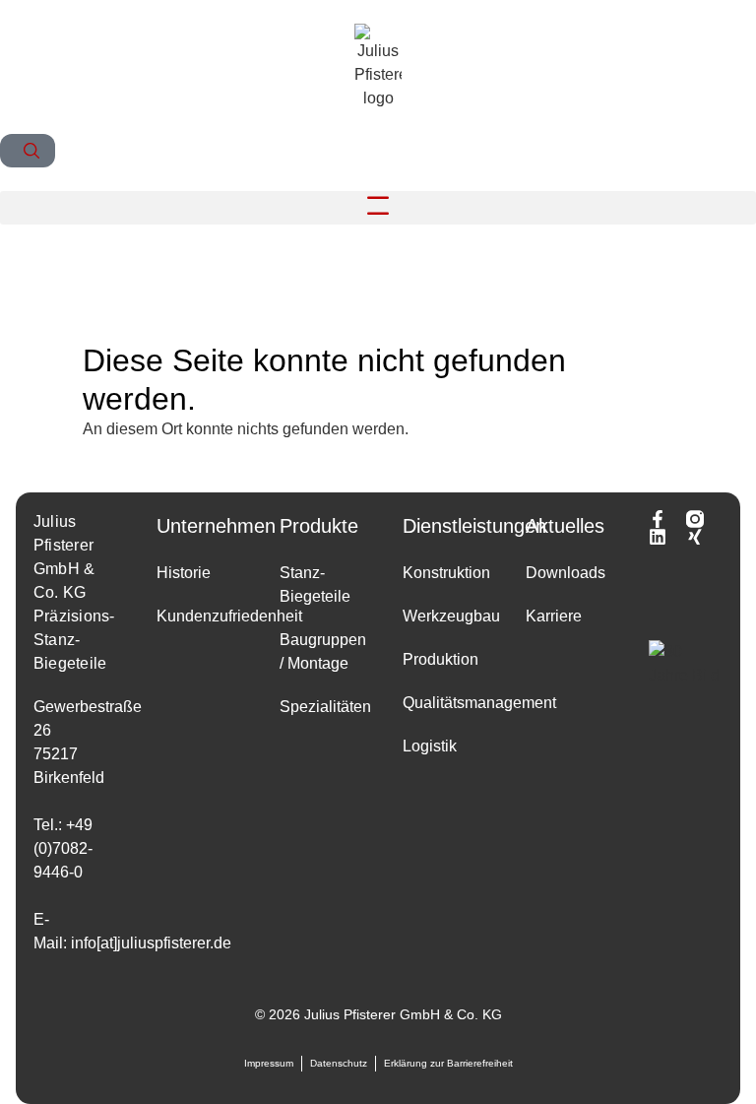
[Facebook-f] (657, 519)
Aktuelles (565, 526)
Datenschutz (338, 1063)
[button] (378, 208)
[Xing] (695, 537)
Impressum (268, 1063)
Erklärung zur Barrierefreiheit (448, 1063)
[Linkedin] (657, 537)
